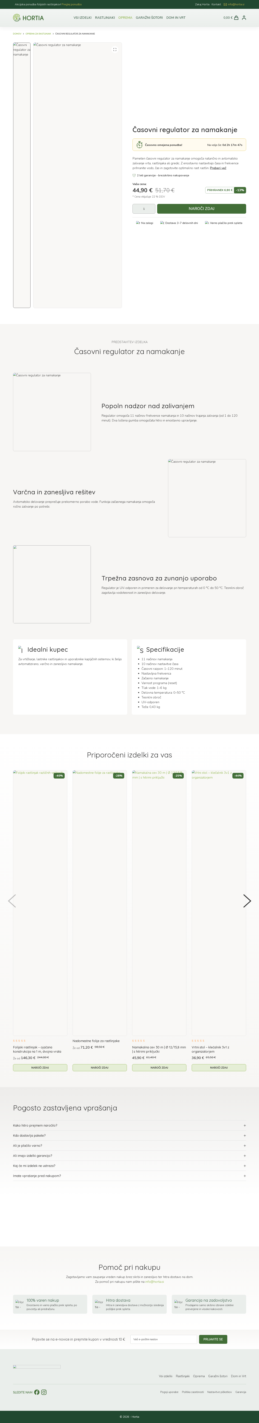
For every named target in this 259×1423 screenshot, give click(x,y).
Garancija (240, 1392)
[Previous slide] (11, 901)
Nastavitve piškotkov (219, 1392)
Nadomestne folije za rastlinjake (96, 1041)
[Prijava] (244, 18)
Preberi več (218, 168)
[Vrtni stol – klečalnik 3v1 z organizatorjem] (219, 903)
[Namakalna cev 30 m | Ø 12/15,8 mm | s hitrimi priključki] (159, 903)
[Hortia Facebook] (36, 1392)
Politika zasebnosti (193, 1392)
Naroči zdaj (201, 208)
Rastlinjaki (105, 18)
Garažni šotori (149, 18)
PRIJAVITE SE (213, 1339)
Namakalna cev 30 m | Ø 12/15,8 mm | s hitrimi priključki (159, 1049)
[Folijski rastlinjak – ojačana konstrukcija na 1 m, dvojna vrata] (40, 903)
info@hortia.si (236, 4)
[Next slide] (247, 901)
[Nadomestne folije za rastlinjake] (100, 903)
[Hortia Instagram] (44, 1392)
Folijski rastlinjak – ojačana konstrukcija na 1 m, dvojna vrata (37, 1049)
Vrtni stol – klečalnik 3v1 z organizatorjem (210, 1049)
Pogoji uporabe (169, 1392)
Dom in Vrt (176, 18)
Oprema (125, 18)
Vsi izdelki (82, 18)
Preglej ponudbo (72, 4)
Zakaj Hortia (202, 4)
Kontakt (216, 4)
